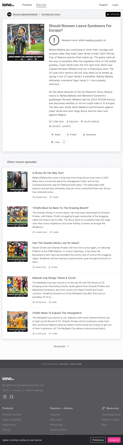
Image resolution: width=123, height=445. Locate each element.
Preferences (98, 439)
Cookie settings (34, 390)
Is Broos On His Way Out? (48, 172)
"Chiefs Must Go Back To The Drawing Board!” (60, 207)
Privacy (17, 390)
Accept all (114, 439)
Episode (115, 14)
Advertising (8, 424)
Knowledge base (111, 414)
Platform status (110, 419)
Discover (41, 4)
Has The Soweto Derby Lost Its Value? (55, 242)
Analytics (55, 414)
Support (103, 4)
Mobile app (56, 424)
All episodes (59, 346)
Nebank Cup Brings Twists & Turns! (54, 277)
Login (115, 4)
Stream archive (58, 429)
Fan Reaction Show (50, 14)
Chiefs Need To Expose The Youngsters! (57, 312)
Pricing (6, 429)
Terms (5, 390)
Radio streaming (11, 419)
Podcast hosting (11, 414)
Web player (56, 419)
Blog (104, 424)
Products (27, 4)
